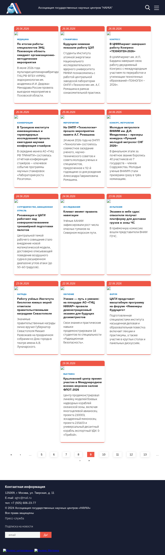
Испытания (116, 207)
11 (117, 454)
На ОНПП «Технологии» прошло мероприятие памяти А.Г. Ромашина (80, 131)
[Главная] (15, 12)
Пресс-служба (14, 518)
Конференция (25, 122)
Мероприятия (71, 122)
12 (131, 454)
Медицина (23, 39)
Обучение (68, 294)
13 (145, 454)
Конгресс (115, 39)
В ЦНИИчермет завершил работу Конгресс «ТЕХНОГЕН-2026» (128, 47)
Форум (113, 294)
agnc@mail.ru (23, 498)
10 (103, 454)
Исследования (71, 207)
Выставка (69, 374)
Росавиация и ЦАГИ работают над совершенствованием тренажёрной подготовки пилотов (35, 222)
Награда (22, 294)
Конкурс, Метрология (122, 122)
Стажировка (70, 39)
